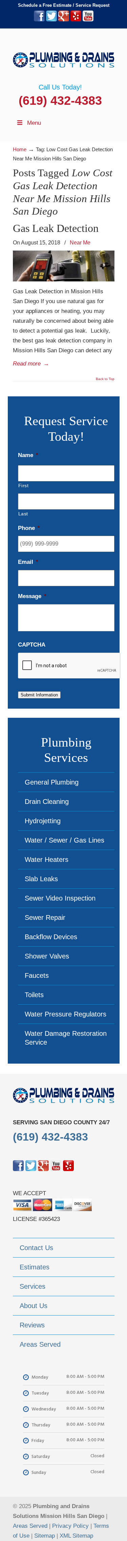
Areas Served (30, 1526)
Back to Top (105, 379)
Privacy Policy (70, 1526)
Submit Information (39, 694)
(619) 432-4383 (60, 100)
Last (23, 513)
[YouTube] (88, 19)
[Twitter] (51, 19)
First (23, 485)
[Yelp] (75, 19)
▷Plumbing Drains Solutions (63, 56)
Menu (34, 123)
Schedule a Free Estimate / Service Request (63, 5)
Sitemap (44, 1536)
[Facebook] (39, 19)
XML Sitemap (76, 1536)
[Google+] (63, 19)
